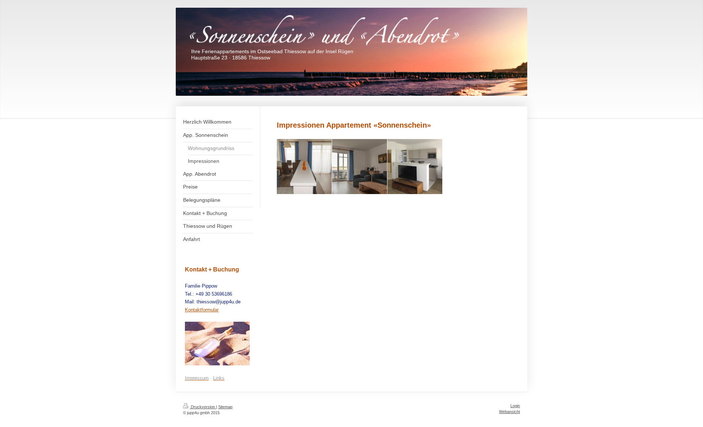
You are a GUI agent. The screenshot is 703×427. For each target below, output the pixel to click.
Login (515, 406)
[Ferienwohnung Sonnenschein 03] (414, 166)
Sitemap (225, 407)
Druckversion (203, 407)
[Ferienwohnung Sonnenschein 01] (304, 166)
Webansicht (509, 411)
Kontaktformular (202, 310)
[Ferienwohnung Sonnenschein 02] (359, 166)
